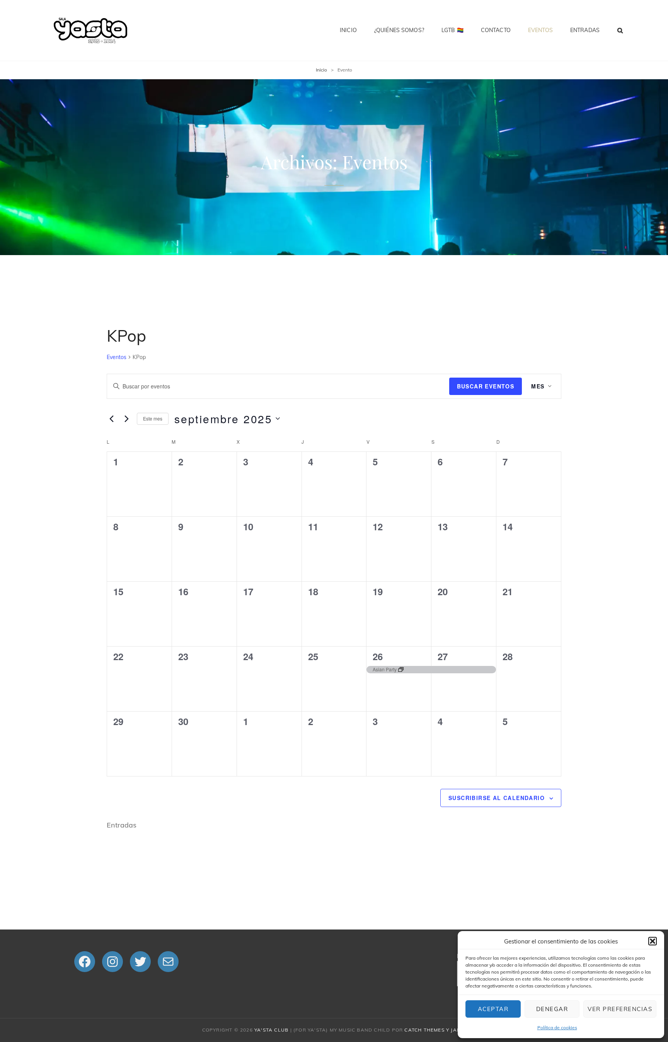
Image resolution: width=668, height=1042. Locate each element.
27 (443, 656)
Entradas (585, 30)
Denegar (552, 1009)
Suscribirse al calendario (496, 798)
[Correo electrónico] (168, 961)
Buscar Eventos (486, 386)
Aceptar (493, 1009)
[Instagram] (112, 961)
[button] (652, 941)
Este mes (152, 418)
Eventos (540, 30)
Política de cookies (557, 1027)
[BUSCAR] (620, 30)
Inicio (348, 30)
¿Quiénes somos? (399, 30)
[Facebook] (84, 961)
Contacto (496, 30)
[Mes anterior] (111, 418)
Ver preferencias (620, 1009)
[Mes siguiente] (126, 418)
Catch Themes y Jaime (435, 1030)
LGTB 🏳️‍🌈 (452, 30)
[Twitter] (140, 961)
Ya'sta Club (271, 1030)
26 (378, 656)
